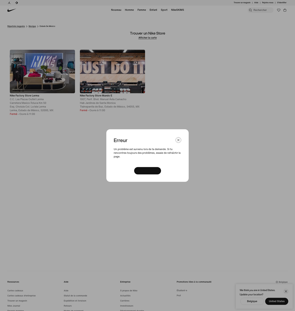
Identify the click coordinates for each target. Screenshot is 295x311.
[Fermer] (178, 140)
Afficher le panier (147, 170)
